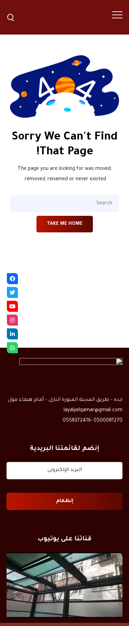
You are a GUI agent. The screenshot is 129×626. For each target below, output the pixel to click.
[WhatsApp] (12, 347)
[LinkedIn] (12, 333)
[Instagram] (12, 320)
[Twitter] (12, 292)
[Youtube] (12, 306)
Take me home (65, 224)
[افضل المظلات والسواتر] (65, 585)
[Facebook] (12, 278)
